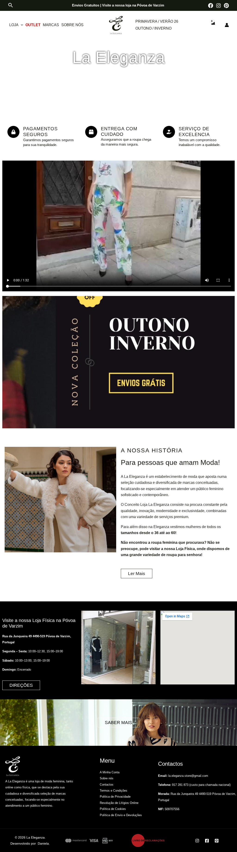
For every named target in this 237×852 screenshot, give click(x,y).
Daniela (43, 843)
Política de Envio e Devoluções (121, 815)
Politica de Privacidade (115, 796)
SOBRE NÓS (72, 25)
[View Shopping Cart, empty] (212, 25)
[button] (10, 5)
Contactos (106, 784)
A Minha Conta (109, 772)
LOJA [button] (14, 25)
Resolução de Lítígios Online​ (119, 803)
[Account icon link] (227, 25)
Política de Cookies (113, 809)
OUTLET (33, 25)
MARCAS (51, 25)
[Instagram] (218, 5)
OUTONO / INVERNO (153, 28)
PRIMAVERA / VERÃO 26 (156, 21)
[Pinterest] (226, 5)
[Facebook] (210, 5)
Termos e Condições (113, 790)
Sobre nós (106, 778)
